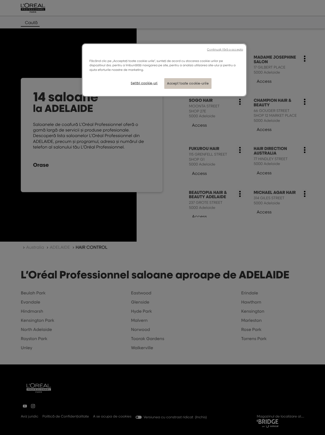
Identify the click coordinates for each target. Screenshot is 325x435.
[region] (164, 69)
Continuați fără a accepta (225, 49)
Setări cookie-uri (144, 83)
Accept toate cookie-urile (188, 83)
